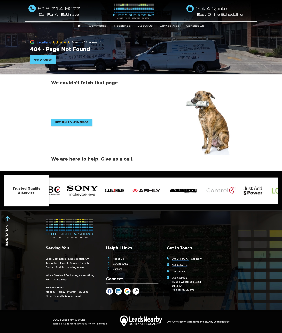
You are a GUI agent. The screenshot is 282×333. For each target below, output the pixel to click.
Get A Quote (179, 265)
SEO (207, 321)
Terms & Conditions (64, 323)
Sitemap (102, 323)
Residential (122, 25)
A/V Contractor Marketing (183, 321)
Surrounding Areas (72, 267)
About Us (145, 25)
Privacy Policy (86, 323)
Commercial (98, 25)
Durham (50, 267)
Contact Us (195, 25)
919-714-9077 (180, 258)
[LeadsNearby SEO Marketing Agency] (141, 322)
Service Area (169, 25)
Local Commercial (56, 258)
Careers (117, 269)
